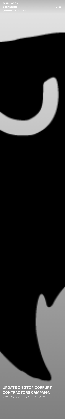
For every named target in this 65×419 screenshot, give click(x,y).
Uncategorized (26, 397)
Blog (12, 397)
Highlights (18, 397)
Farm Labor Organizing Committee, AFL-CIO (15, 7)
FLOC (6, 397)
